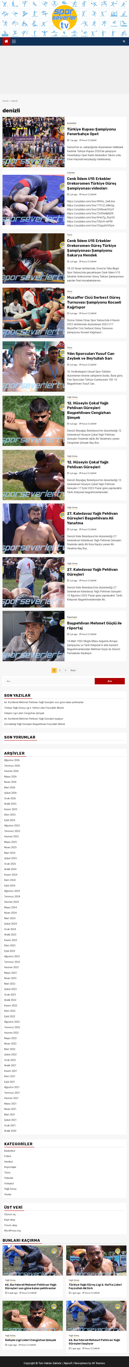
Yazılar (7, 1194)
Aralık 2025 (10, 803)
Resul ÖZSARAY (89, 140)
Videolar (71, 173)
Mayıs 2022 (10, 1038)
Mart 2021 (9, 1114)
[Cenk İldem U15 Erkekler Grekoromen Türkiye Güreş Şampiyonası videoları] (33, 200)
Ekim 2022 (9, 1010)
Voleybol (9, 1183)
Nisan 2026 (10, 781)
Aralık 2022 (10, 1000)
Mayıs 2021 (10, 1103)
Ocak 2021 (10, 1125)
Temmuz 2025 (12, 831)
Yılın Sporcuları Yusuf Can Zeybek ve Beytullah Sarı (90, 356)
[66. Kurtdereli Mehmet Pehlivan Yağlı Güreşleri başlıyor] (96, 1316)
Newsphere (81, 1363)
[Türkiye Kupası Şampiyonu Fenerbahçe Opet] (33, 142)
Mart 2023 (9, 983)
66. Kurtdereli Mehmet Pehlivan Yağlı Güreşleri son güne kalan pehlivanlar (44, 702)
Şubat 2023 (10, 989)
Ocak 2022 (10, 1060)
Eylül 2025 (9, 820)
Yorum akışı (10, 1225)
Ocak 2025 (10, 863)
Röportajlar (72, 617)
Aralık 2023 (10, 934)
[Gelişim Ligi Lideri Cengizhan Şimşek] (33, 1316)
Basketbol (71, 123)
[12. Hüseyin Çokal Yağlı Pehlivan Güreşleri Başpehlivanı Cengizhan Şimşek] (33, 421)
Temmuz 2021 (12, 1092)
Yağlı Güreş (72, 397)
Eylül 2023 (9, 951)
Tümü (69, 235)
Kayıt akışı (9, 1219)
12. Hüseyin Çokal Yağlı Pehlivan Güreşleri (87, 464)
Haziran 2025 (11, 836)
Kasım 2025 (10, 809)
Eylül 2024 (9, 885)
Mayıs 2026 (10, 776)
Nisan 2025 (10, 847)
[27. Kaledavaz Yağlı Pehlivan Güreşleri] (33, 582)
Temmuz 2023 (12, 961)
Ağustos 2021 (12, 1087)
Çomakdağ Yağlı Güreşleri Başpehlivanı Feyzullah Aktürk (34, 724)
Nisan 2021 (10, 1109)
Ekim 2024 (9, 880)
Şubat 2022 (10, 1054)
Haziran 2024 (11, 901)
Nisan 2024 (10, 912)
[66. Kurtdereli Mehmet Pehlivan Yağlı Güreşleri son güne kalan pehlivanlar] (33, 1260)
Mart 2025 (9, 852)
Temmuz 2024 (12, 896)
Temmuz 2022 (12, 1027)
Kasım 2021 (10, 1070)
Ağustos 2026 (12, 760)
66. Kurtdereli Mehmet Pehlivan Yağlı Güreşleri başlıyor (33, 718)
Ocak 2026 (10, 798)
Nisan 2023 (10, 978)
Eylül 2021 (9, 1081)
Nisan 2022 (10, 1043)
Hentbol (8, 1161)
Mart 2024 (9, 918)
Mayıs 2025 (10, 842)
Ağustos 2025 (12, 825)
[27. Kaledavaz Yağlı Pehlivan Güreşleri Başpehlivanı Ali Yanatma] (33, 529)
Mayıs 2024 (10, 907)
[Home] (6, 41)
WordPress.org (12, 1230)
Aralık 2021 (10, 1065)
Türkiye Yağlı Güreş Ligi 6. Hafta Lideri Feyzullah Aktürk (34, 707)
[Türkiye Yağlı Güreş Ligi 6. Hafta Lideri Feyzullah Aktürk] (96, 1260)
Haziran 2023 (11, 967)
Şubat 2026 (10, 792)
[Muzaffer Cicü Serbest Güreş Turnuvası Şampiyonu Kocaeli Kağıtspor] (33, 313)
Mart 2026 (9, 787)
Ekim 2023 (9, 945)
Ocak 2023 (10, 994)
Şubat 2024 (10, 923)
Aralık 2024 (10, 869)
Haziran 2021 (11, 1098)
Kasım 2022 (10, 1005)
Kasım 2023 (10, 940)
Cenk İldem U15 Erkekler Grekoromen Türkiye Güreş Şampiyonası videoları (91, 183)
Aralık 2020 (10, 1130)
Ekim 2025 (9, 814)
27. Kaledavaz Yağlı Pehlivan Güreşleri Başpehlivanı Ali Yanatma (92, 518)
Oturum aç (10, 1214)
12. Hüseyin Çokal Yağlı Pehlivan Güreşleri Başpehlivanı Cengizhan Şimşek (89, 410)
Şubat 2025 (10, 858)
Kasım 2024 (10, 874)
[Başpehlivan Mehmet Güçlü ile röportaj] (33, 636)
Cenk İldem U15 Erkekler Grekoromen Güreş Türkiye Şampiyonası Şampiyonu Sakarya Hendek (91, 248)
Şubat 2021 (10, 1119)
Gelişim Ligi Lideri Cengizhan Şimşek (24, 713)
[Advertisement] (64, 70)
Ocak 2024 (10, 929)
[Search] (124, 41)
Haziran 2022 (11, 1032)
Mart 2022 (9, 1049)
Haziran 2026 (11, 771)
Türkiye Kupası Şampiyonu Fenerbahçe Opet (91, 131)
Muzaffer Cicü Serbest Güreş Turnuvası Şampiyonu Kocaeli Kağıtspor (94, 302)
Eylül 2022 (9, 1016)
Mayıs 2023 (10, 972)
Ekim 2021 (9, 1076)
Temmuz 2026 (12, 765)
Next (73, 670)
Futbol (7, 1156)
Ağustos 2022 (12, 1021)
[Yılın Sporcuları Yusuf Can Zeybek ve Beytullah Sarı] (33, 366)
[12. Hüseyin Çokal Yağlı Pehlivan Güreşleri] (33, 475)
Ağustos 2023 (12, 956)
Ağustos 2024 (12, 890)
